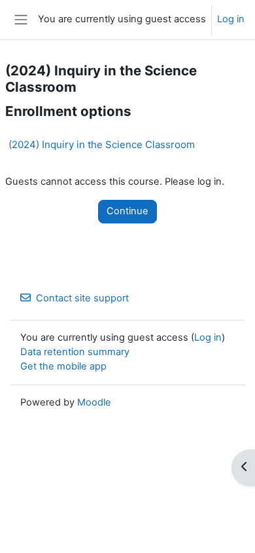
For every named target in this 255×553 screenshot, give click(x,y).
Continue (127, 211)
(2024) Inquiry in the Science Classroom (101, 144)
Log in (231, 19)
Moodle (94, 402)
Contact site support (82, 298)
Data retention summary (74, 352)
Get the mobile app (63, 366)
